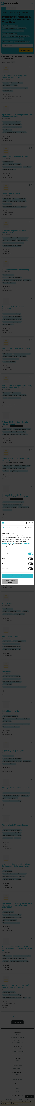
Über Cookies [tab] (28, 527)
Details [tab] (18, 527)
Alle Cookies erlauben (17, 576)
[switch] (30, 559)
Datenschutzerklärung (8, 543)
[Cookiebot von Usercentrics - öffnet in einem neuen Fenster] (26, 523)
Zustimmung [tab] (6, 527)
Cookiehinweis (25, 543)
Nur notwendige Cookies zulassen (9, 581)
